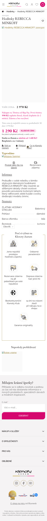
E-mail (4, 402)
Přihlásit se (21, 146)
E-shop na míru (18, 503)
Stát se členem (6, 146)
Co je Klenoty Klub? (34, 146)
